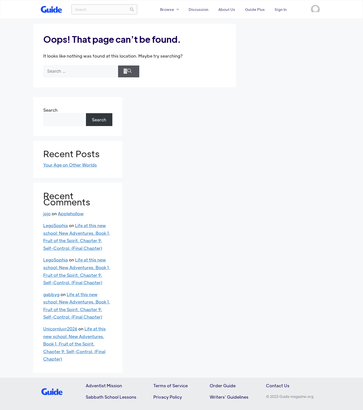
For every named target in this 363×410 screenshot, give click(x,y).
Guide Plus (255, 9)
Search (50, 110)
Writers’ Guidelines (229, 397)
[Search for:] (80, 71)
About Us (226, 9)
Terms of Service (170, 385)
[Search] (132, 9)
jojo (47, 213)
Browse (167, 9)
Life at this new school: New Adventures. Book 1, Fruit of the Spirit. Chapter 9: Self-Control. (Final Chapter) (74, 344)
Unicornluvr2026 (60, 328)
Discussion (198, 9)
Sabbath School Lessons (111, 397)
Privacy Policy (167, 397)
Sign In (281, 9)
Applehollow (71, 213)
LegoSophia (55, 225)
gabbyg (51, 294)
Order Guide (223, 385)
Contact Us (277, 385)
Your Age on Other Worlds (70, 165)
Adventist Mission (104, 385)
